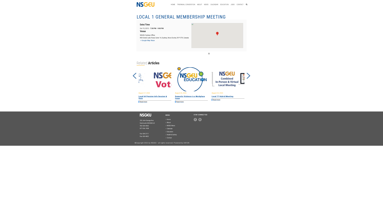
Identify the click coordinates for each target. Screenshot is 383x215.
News (206, 4)
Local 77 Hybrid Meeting (186, 96)
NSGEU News (171, 125)
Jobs (233, 4)
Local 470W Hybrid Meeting (224, 96)
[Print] (209, 53)
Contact (240, 4)
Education (224, 4)
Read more (143, 102)
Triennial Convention (186, 4)
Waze (153, 40)
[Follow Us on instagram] (200, 119)
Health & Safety (172, 134)
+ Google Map (145, 40)
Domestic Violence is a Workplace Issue (153, 97)
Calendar (214, 4)
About (199, 4)
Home (173, 4)
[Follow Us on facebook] (195, 119)
